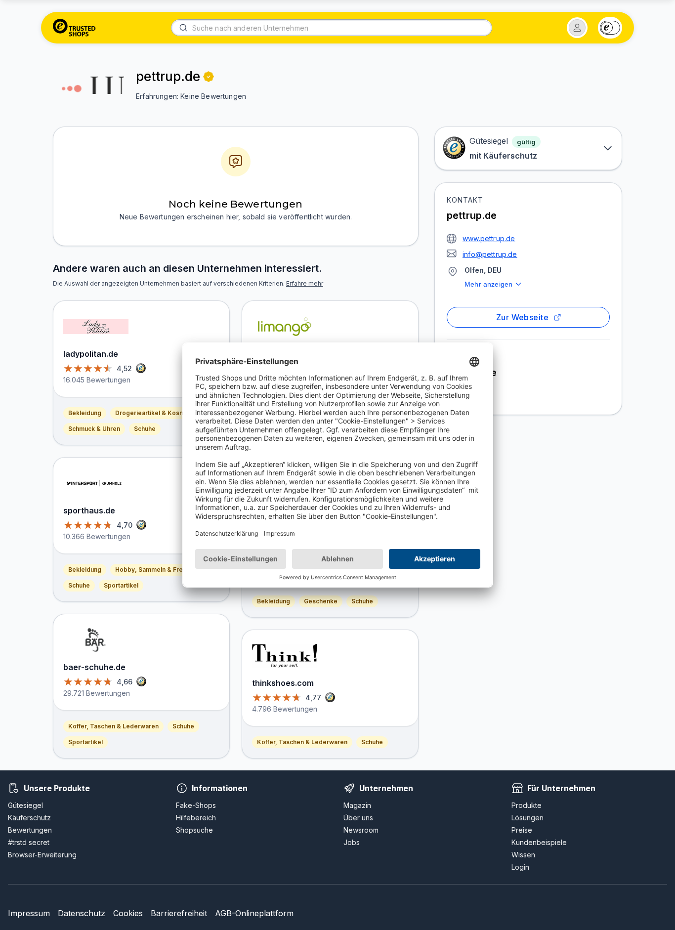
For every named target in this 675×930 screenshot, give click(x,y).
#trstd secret (28, 842)
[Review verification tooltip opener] (208, 76)
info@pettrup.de (490, 254)
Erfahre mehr (304, 283)
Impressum (29, 913)
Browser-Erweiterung (42, 854)
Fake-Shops (196, 805)
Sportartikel (121, 585)
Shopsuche (194, 830)
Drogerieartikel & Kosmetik (155, 413)
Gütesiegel (25, 805)
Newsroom (361, 830)
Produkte (526, 805)
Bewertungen (30, 830)
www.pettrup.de (489, 238)
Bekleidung (84, 413)
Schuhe (145, 428)
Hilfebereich (196, 817)
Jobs (351, 842)
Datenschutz (81, 913)
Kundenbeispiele (539, 842)
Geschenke (321, 601)
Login (520, 867)
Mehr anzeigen (488, 284)
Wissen (523, 854)
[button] (577, 27)
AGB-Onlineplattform (254, 913)
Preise (521, 830)
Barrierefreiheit (179, 913)
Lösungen (527, 817)
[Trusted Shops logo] (74, 28)
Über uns (358, 817)
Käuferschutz (29, 817)
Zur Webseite (522, 317)
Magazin (357, 805)
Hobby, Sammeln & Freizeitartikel (164, 569)
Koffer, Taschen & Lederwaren (113, 726)
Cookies (128, 913)
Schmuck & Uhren (94, 428)
